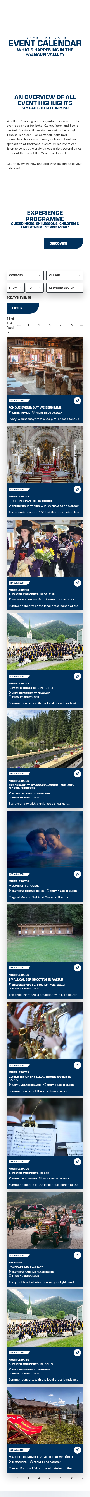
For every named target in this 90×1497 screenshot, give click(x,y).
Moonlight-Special (24, 886)
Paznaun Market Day (26, 1267)
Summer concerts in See (29, 1173)
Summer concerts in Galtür (32, 594)
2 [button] (39, 325)
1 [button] (28, 325)
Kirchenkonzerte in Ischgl (31, 501)
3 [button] (50, 325)
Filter (17, 308)
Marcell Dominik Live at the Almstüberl (41, 1457)
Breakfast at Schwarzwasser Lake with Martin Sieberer (42, 787)
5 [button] (72, 325)
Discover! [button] (58, 244)
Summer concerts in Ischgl (31, 688)
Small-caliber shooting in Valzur (36, 979)
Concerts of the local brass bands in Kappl (40, 1078)
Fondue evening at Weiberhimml (35, 407)
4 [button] (61, 325)
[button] (81, 325)
